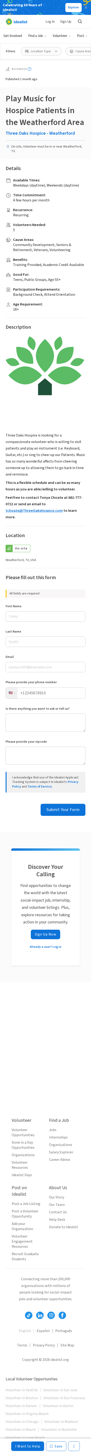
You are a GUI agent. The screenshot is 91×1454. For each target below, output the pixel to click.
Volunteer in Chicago (22, 1421)
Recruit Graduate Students (25, 1256)
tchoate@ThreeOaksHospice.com (34, 510)
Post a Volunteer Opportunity (25, 1214)
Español (43, 1330)
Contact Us (58, 1212)
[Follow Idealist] (28, 1315)
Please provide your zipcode (26, 741)
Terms (22, 1345)
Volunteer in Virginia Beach (27, 1413)
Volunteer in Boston (22, 1398)
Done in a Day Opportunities (23, 1145)
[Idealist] (16, 21)
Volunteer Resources (20, 1165)
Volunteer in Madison (61, 1421)
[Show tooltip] (29, 69)
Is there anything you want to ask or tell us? (38, 708)
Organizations (23, 1155)
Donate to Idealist (63, 1227)
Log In (50, 21)
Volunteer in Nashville (59, 1429)
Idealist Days (22, 1175)
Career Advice (59, 1159)
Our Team (57, 1204)
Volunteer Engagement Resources (22, 1241)
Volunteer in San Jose (60, 1390)
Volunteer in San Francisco (64, 1398)
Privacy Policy (44, 1345)
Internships (58, 1137)
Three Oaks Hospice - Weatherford (40, 133)
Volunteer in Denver (21, 1405)
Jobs (52, 1129)
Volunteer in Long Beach (25, 1437)
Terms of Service (40, 786)
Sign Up (65, 21)
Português (63, 1330)
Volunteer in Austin (58, 1405)
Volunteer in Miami (21, 1429)
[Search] (79, 21)
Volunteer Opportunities (23, 1132)
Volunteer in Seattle (22, 1390)
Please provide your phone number (31, 682)
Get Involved (13, 35)
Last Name (13, 631)
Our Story (56, 1197)
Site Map (67, 1345)
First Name (13, 606)
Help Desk (57, 1219)
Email (10, 657)
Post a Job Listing (26, 1203)
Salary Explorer (61, 1152)
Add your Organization (22, 1226)
